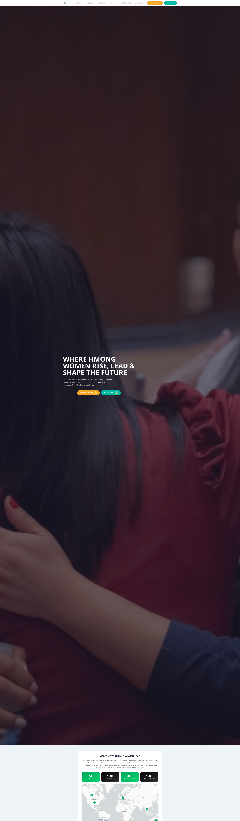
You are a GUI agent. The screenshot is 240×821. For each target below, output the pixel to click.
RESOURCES (139, 3)
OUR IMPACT (102, 3)
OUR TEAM (113, 3)
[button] (84, 787)
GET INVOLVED (126, 3)
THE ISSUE (79, 3)
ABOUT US (90, 3)
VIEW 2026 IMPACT (155, 3)
